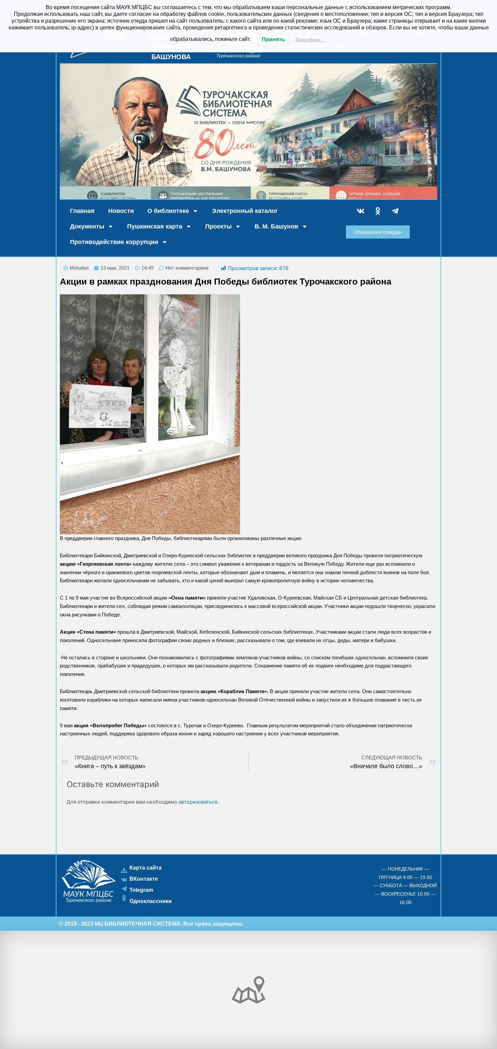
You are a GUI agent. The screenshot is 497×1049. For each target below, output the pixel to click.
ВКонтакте (143, 879)
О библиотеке (168, 211)
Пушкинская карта (154, 226)
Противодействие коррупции (114, 242)
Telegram (141, 890)
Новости (121, 211)
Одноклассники (150, 901)
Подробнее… (310, 39)
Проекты (218, 226)
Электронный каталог (245, 211)
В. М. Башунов (276, 226)
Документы (87, 226)
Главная (82, 211)
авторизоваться (198, 802)
